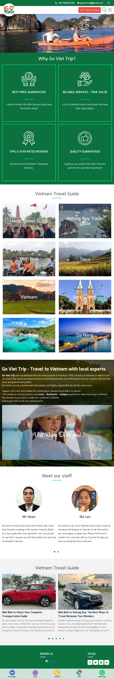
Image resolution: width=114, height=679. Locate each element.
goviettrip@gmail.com (91, 3)
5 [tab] (63, 638)
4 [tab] (60, 638)
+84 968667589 (66, 3)
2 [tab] (58, 551)
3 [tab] (56, 638)
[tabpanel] (29, 516)
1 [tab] (54, 551)
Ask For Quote (93, 10)
